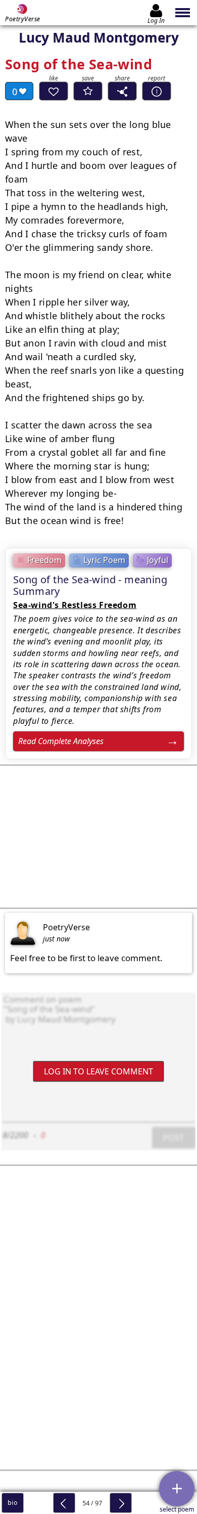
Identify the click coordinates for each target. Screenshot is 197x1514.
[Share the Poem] (122, 91)
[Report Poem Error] (156, 91)
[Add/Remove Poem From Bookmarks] (88, 91)
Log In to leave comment (98, 1071)
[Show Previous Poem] (64, 1502)
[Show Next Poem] (120, 1502)
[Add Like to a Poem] (53, 91)
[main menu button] (183, 12)
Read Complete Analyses (61, 741)
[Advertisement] (98, 836)
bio (12, 1502)
